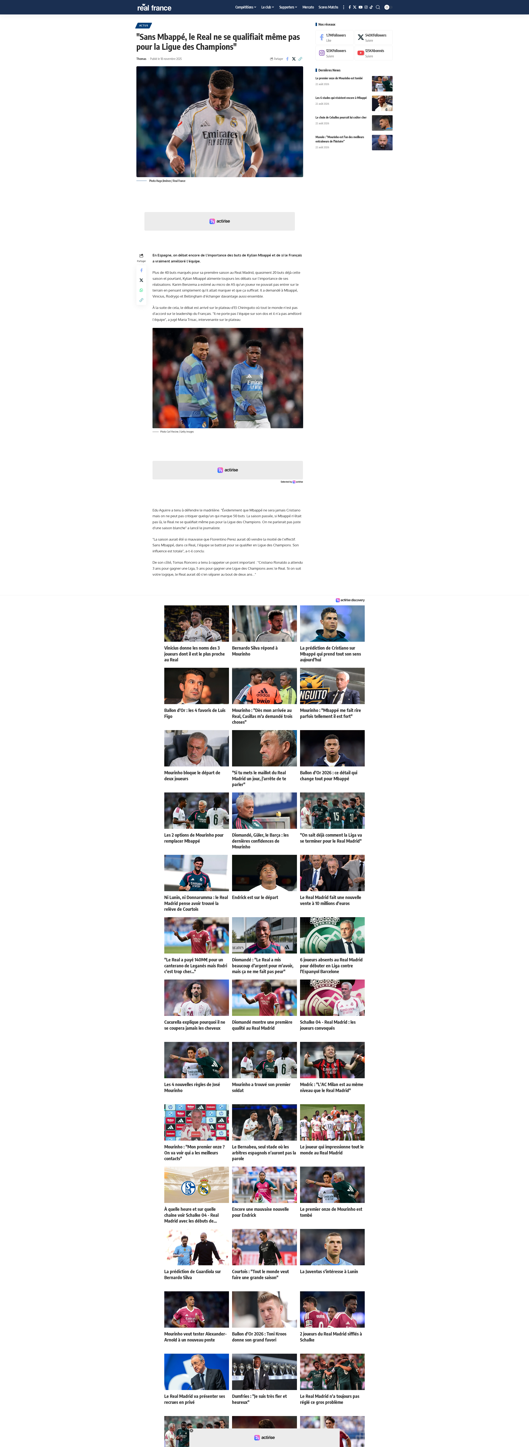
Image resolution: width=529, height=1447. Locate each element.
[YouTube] (360, 7)
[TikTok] (371, 7)
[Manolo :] (382, 142)
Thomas (141, 58)
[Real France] (163, 7)
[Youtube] (374, 53)
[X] (354, 7)
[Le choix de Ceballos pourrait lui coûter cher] (382, 123)
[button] (344, 7)
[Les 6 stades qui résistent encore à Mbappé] (382, 103)
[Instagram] (366, 7)
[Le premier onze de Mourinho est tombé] (382, 83)
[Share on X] (294, 59)
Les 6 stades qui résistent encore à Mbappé (341, 98)
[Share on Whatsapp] (141, 290)
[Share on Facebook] (287, 59)
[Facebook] (350, 7)
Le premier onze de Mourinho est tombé (339, 78)
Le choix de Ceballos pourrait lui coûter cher (341, 117)
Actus (143, 25)
